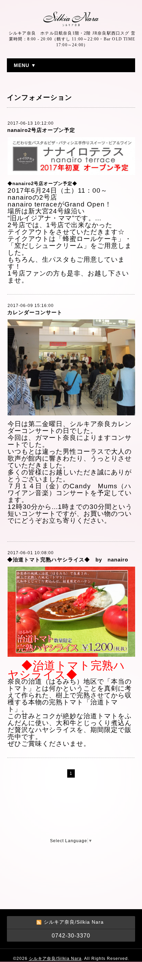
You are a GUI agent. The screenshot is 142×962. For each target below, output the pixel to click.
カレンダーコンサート (34, 312)
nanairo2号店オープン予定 (41, 130)
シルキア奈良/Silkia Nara (55, 958)
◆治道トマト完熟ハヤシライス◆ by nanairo (67, 559)
